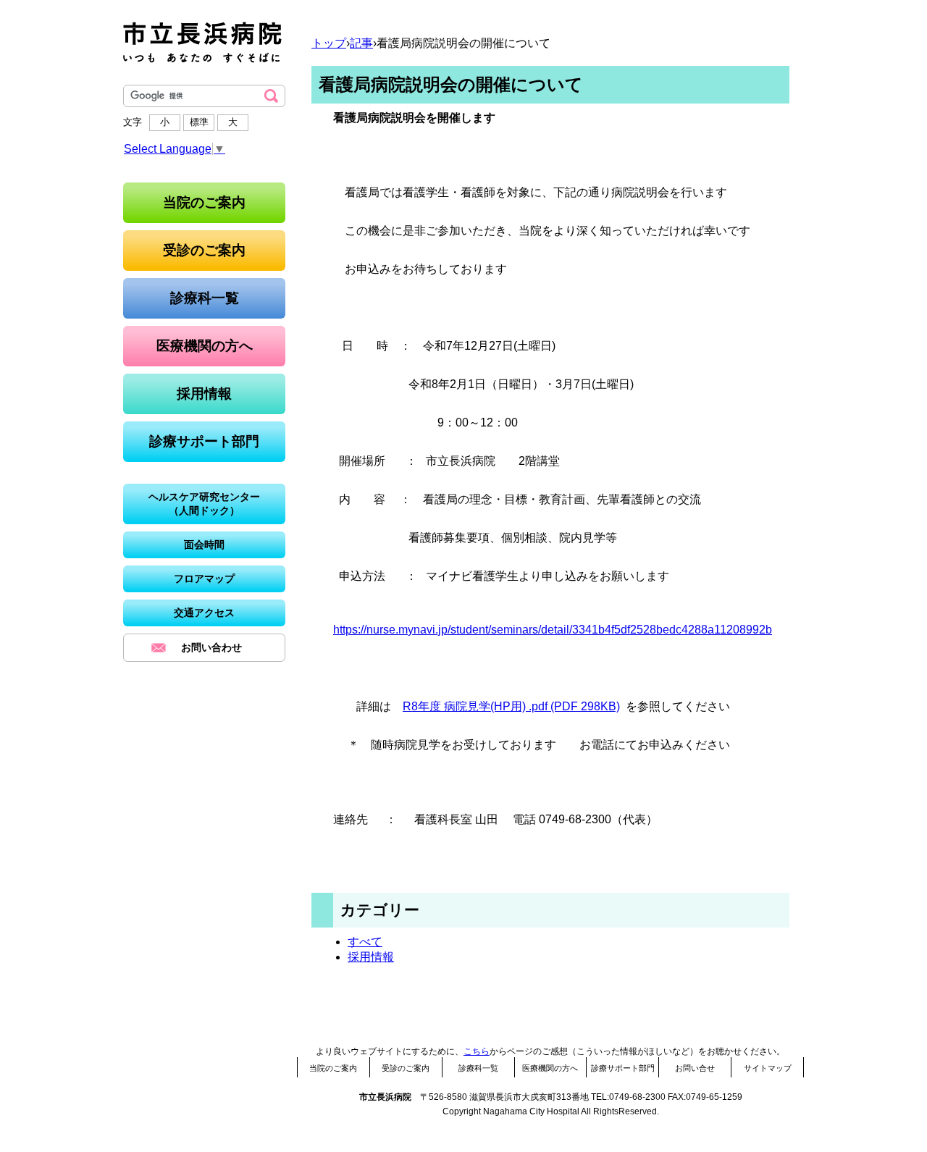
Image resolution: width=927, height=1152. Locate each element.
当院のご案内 (333, 1068)
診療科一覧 (478, 1068)
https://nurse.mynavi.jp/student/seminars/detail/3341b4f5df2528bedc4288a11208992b (552, 629)
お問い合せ (695, 1068)
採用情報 (371, 957)
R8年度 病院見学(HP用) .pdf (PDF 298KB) (511, 706)
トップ (328, 43)
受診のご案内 (405, 1068)
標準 (199, 122)
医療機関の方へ (550, 1068)
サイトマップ (768, 1068)
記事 (361, 43)
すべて (365, 942)
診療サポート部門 (623, 1068)
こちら (477, 1051)
